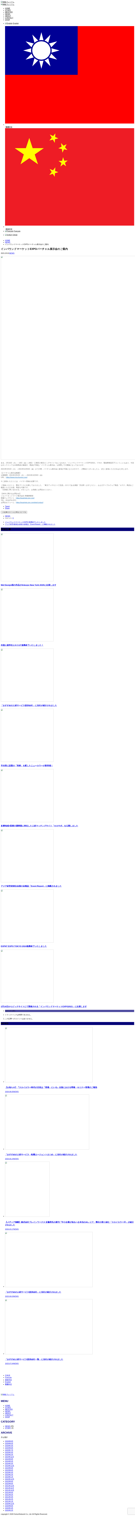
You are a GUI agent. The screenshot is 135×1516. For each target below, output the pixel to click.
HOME (7, 8)
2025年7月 (9, 1450)
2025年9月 (9, 1448)
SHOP (7, 20)
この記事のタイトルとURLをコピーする (14, 512)
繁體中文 (8, 1384)
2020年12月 (9, 1504)
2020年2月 (9, 1510)
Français (8, 1377)
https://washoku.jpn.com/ (25, 498)
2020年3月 (9, 1508)
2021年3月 (9, 1497)
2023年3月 (9, 1472)
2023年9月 (9, 1468)
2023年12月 (9, 1466)
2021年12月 (9, 1486)
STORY (8, 10)
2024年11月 (9, 1457)
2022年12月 (9, 1479)
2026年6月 (9, 1443)
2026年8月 (9, 1441)
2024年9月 (9, 1459)
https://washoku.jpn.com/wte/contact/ (29, 502)
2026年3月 (9, 1446)
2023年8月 (9, 1470)
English (8, 1382)
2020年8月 (9, 1506)
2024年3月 (9, 1463)
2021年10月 (9, 1490)
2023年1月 (9, 1477)
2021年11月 (9, 1488)
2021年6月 (9, 1495)
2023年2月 (9, 1475)
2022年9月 (9, 1481)
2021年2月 (9, 1499)
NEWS (7, 14)
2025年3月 (9, 1452)
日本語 (7, 1375)
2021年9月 (9, 1492)
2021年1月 (9, 1501)
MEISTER (9, 12)
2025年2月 (9, 1455)
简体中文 (8, 1380)
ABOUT (8, 16)
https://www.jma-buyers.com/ (16, 477)
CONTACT (9, 18)
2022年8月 (9, 1483)
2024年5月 (9, 1461)
